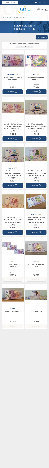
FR (36, 2)
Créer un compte (10, 2)
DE (45, 2)
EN (40, 2)
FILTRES (44, 37)
